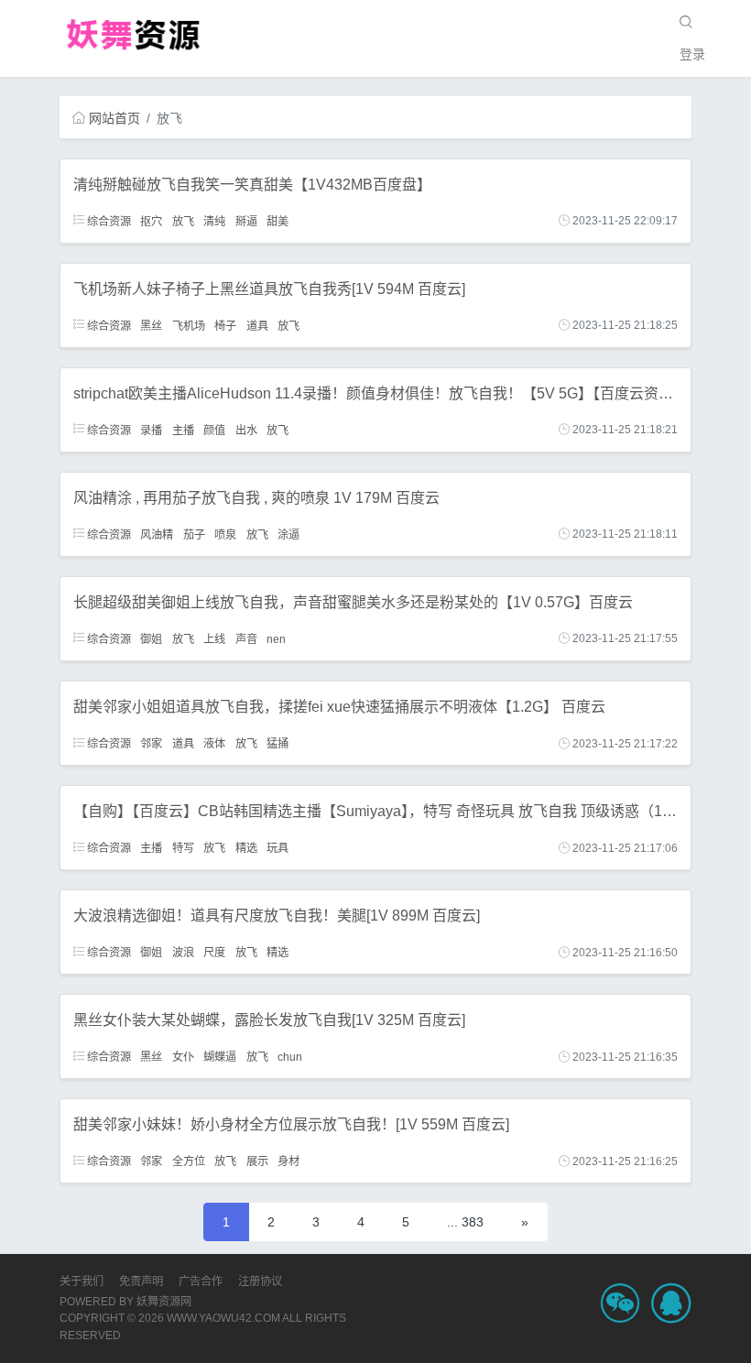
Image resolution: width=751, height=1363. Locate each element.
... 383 (465, 1222)
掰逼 (246, 220)
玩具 (277, 848)
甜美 (277, 220)
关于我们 (81, 1281)
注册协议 (260, 1281)
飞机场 (188, 325)
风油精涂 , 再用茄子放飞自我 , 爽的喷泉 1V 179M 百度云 (256, 498)
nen (276, 638)
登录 (692, 54)
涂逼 (288, 534)
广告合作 (201, 1281)
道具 (257, 325)
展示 (257, 1161)
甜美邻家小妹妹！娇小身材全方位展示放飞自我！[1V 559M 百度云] (291, 1124)
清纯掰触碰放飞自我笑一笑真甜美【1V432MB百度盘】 (252, 184)
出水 (246, 429)
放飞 (183, 220)
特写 (183, 848)
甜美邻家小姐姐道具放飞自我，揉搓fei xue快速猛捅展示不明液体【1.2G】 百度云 (339, 706)
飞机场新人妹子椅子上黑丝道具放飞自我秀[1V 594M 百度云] (269, 289)
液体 (214, 743)
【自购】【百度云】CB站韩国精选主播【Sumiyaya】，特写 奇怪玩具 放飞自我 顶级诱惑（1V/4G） (391, 811)
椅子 (225, 325)
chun (290, 1057)
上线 (214, 638)
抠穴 (151, 220)
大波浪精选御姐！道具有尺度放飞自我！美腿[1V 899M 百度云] (276, 915)
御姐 (151, 638)
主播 (183, 429)
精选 (246, 848)
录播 (151, 429)
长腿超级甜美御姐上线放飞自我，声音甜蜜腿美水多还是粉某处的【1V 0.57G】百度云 (353, 602)
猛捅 (277, 743)
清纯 (214, 220)
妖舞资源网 (163, 1301)
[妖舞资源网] (133, 33)
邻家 (151, 743)
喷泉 (225, 534)
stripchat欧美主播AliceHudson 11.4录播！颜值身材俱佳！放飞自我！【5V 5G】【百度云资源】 (380, 393)
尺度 (214, 952)
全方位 (188, 1161)
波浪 (183, 952)
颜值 (214, 429)
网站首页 (114, 118)
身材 (288, 1161)
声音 (246, 638)
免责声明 (141, 1281)
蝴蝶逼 (219, 1057)
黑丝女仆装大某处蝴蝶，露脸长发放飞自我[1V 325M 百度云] (269, 1020)
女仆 (183, 1057)
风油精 (156, 534)
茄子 (194, 534)
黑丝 (151, 325)
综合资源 (107, 220)
